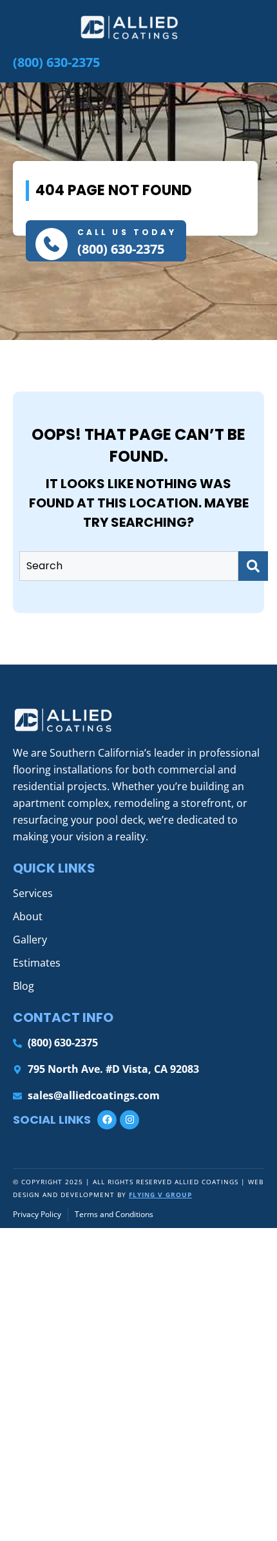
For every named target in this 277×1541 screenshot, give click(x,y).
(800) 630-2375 (120, 249)
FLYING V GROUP (160, 1194)
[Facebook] (107, 1120)
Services (33, 893)
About (28, 916)
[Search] (253, 566)
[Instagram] (129, 1120)
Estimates (37, 963)
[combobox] (128, 566)
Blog (23, 986)
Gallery (30, 939)
